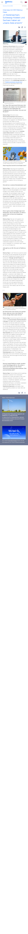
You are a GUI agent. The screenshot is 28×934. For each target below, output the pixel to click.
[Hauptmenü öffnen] (2, 2)
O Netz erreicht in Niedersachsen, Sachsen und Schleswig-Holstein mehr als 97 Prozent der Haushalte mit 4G (13, 418)
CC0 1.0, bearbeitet (19, 163)
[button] (19, 27)
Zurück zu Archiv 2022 (8, 6)
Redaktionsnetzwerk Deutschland (13, 82)
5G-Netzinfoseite (12, 440)
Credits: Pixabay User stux (8, 163)
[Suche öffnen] (21, 2)
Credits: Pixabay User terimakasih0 (18, 308)
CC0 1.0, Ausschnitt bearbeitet (9, 309)
